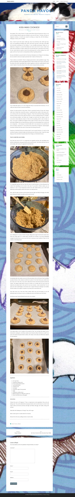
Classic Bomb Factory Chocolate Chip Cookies (61, 62)
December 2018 (59, 129)
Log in (58, 172)
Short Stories (59, 160)
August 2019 (59, 118)
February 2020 (59, 110)
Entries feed (59, 174)
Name (11, 466)
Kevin (58, 158)
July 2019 (58, 121)
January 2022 (59, 92)
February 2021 (59, 96)
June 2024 (58, 88)
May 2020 (58, 107)
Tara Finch (59, 162)
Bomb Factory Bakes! (64, 1)
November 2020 (59, 99)
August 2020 (59, 103)
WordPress (40, 494)
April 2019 (58, 125)
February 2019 (59, 127)
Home (54, 1)
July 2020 (58, 105)
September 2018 (60, 132)
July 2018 (58, 136)
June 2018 (58, 138)
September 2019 (60, 116)
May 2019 (58, 123)
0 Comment (37, 29)
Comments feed (60, 177)
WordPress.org (59, 179)
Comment (12, 447)
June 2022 (58, 90)
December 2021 (59, 94)
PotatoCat (31, 29)
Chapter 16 (59, 36)
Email (11, 471)
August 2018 (59, 134)
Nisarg (48, 494)
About (57, 1)
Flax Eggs (58, 41)
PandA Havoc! (10, 1)
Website (11, 477)
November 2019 (59, 114)
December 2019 (59, 112)
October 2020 (59, 101)
